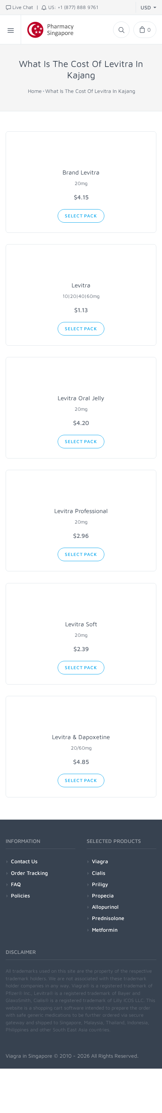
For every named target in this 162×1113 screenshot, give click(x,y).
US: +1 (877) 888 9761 (73, 7)
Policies (20, 895)
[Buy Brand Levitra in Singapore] (81, 151)
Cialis (98, 873)
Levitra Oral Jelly (81, 398)
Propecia (103, 895)
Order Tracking (29, 873)
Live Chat (22, 7)
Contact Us (24, 861)
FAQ (16, 884)
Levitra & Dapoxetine (81, 736)
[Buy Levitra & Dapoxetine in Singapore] (81, 716)
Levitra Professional (81, 510)
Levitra (81, 285)
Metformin (105, 929)
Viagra (100, 861)
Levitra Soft (81, 624)
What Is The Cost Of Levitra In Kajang (90, 91)
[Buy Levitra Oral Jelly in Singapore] (81, 377)
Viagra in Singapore (29, 1055)
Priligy (100, 884)
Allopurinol (105, 906)
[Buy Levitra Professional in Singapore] (81, 490)
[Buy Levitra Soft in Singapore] (81, 603)
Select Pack (81, 216)
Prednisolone (108, 918)
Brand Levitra (81, 172)
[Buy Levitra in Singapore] (81, 264)
